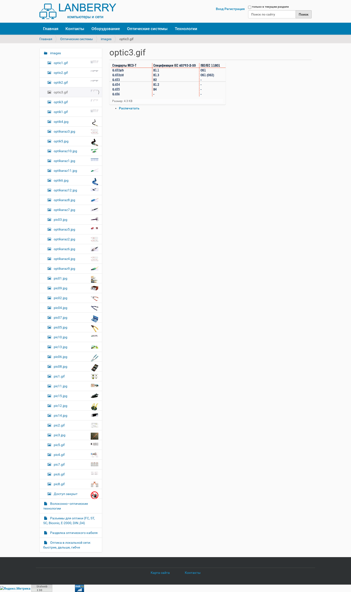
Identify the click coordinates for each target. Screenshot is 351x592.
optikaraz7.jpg (64, 210)
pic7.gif (59, 464)
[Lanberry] (77, 11)
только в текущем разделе (270, 6)
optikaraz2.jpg (64, 239)
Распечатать (129, 108)
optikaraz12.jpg (65, 190)
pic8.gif (59, 484)
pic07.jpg (60, 317)
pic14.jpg (60, 415)
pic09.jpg (60, 288)
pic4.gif (59, 455)
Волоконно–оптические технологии (65, 506)
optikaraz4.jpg (64, 259)
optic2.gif (61, 73)
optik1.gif (61, 112)
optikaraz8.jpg (64, 200)
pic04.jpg (60, 308)
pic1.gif (59, 376)
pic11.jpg (60, 386)
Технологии (186, 28)
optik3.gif (61, 102)
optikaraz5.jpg (64, 229)
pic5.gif (59, 445)
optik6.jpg (61, 180)
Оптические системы (147, 28)
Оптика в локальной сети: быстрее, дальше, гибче (67, 545)
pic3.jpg (59, 435)
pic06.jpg (60, 357)
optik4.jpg (61, 122)
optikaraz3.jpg (64, 131)
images (106, 39)
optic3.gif (61, 92)
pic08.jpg (60, 366)
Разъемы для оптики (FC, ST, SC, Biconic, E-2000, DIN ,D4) (69, 520)
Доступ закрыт (66, 494)
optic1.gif (61, 63)
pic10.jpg (60, 337)
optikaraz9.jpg (64, 268)
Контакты (74, 28)
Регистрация (234, 9)
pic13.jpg (60, 347)
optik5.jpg (61, 141)
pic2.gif (59, 425)
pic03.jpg (60, 219)
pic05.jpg (60, 327)
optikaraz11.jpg (65, 170)
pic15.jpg (60, 396)
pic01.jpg (60, 278)
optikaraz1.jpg (64, 161)
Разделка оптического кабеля (73, 533)
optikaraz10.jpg (65, 151)
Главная (50, 28)
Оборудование (105, 28)
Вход (220, 9)
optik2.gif (61, 82)
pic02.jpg (60, 298)
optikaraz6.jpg (64, 249)
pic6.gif (59, 474)
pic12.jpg (60, 406)
